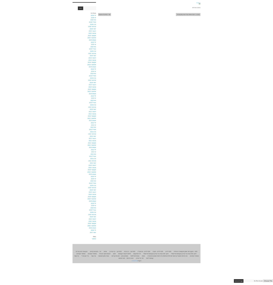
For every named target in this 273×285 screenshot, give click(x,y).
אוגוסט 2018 (92, 228)
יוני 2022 (93, 125)
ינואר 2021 (93, 163)
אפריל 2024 (92, 76)
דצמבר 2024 (92, 58)
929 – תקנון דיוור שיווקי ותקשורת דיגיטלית (185, 251)
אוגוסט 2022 (92, 120)
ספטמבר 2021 (92, 145)
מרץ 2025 (93, 51)
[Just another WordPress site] (198, 3)
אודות (105, 251)
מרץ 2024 (93, 78)
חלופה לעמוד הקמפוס (124, 254)
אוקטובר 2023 (92, 89)
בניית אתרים (134, 260)
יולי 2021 (93, 150)
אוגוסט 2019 (92, 201)
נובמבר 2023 (92, 87)
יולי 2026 (93, 15)
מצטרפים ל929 (135, 256)
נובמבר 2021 (92, 141)
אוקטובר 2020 (92, 170)
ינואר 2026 (93, 29)
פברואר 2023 (92, 107)
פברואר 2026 (92, 26)
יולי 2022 (93, 123)
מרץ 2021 (93, 158)
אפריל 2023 (92, 103)
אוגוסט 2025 (92, 40)
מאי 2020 (93, 181)
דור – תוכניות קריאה (95, 251)
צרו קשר (76, 256)
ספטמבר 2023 (92, 91)
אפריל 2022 (92, 129)
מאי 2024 (93, 73)
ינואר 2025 (93, 56)
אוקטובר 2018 (92, 223)
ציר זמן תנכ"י (85, 256)
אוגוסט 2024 (92, 67)
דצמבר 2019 (92, 192)
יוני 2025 (93, 44)
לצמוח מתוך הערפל (104, 254)
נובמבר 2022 (92, 114)
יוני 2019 (93, 205)
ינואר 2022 (93, 136)
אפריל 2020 (92, 183)
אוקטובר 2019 (92, 197)
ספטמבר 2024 (91, 65)
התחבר (94, 239)
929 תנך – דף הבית (129, 251)
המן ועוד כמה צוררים (81, 251)
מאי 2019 (93, 208)
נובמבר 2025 (92, 33)
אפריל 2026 (92, 22)
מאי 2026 (93, 20)
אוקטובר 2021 (92, 143)
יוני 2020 (93, 179)
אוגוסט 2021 (92, 147)
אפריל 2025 (92, 49)
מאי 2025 (93, 47)
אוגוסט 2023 (92, 94)
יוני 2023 (93, 98)
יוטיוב (114, 254)
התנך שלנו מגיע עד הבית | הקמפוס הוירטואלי (183, 254)
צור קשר (93, 256)
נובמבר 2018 (92, 221)
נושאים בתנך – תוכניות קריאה (119, 256)
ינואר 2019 (93, 217)
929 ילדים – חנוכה (158, 251)
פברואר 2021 (92, 161)
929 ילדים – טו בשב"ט (144, 251)
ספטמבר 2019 (92, 199)
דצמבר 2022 (92, 112)
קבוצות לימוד (149, 258)
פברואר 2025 (92, 53)
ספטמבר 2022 (92, 118)
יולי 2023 (93, 96)
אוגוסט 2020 (92, 174)
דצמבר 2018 (92, 219)
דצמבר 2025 (92, 31)
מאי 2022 (93, 127)
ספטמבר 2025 (92, 38)
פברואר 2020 (92, 188)
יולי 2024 (93, 69)
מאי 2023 (93, 100)
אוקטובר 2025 (92, 35)
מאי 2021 (93, 154)
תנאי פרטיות (130, 258)
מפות (143, 256)
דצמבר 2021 (92, 138)
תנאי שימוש (122, 258)
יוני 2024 (93, 71)
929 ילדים (168, 251)
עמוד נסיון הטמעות (103, 256)
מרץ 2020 (93, 185)
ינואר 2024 (93, 82)
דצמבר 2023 (92, 85)
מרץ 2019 (93, 212)
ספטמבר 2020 (91, 172)
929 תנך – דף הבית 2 (115, 251)
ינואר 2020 (93, 190)
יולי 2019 (93, 203)
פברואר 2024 (92, 80)
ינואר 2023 (93, 109)
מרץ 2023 (93, 105)
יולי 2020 (93, 176)
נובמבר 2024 (92, 60)
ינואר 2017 (93, 232)
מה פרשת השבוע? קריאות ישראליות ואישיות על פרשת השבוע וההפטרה (167, 256)
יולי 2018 (93, 230)
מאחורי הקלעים (92, 254)
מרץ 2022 (93, 132)
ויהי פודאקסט (137, 254)
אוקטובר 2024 (92, 62)
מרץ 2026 (93, 24)
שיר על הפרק (140, 258)
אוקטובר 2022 (92, 116)
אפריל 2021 (92, 156)
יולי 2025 (93, 42)
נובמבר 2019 (92, 194)
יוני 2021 (93, 152)
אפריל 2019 (92, 210)
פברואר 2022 (92, 134)
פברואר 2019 (92, 214)
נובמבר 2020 (92, 167)
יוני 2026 (93, 18)
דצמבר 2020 (92, 165)
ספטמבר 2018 (92, 226)
